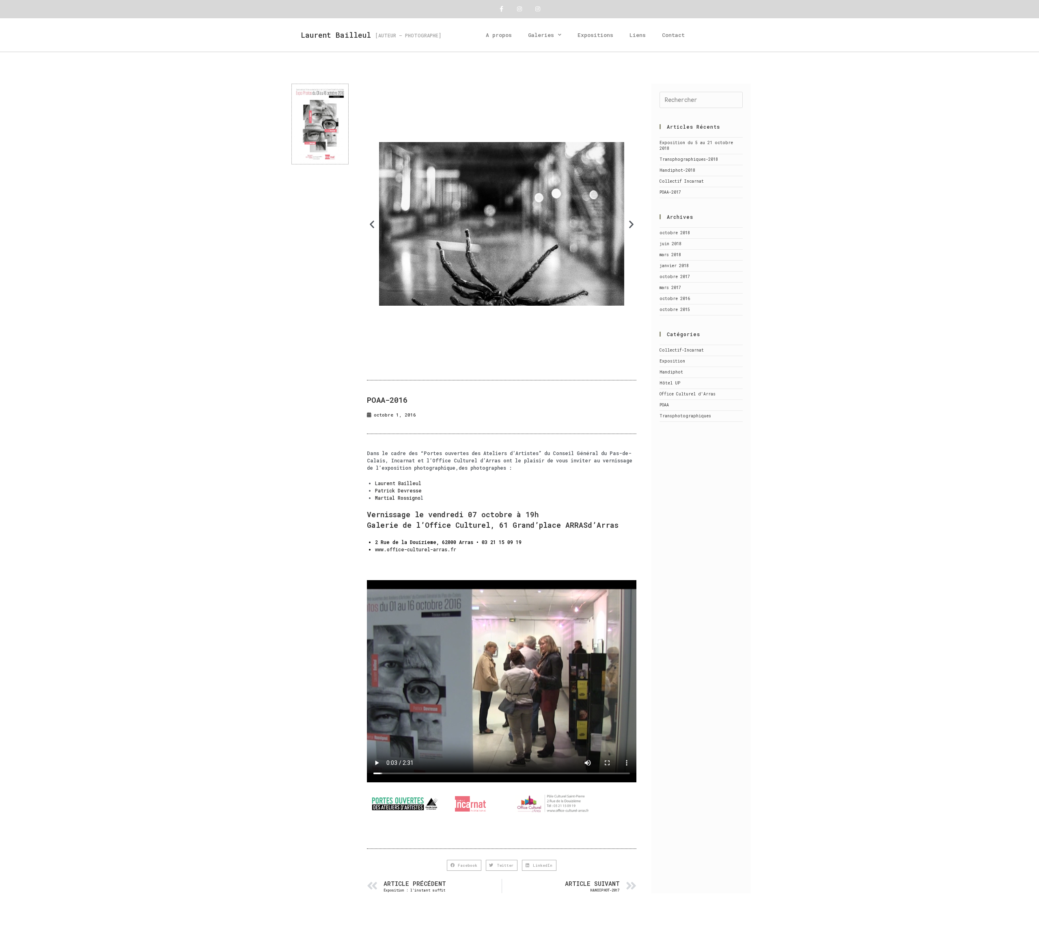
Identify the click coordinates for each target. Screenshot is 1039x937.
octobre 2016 (675, 298)
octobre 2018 (675, 232)
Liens (637, 35)
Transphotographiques (685, 416)
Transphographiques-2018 (689, 159)
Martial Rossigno (397, 497)
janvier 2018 (674, 265)
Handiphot (671, 372)
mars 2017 (670, 287)
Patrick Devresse (398, 490)
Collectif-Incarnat (682, 350)
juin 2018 (670, 243)
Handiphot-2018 (677, 170)
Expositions (595, 35)
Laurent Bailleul (336, 35)
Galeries (541, 35)
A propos (499, 35)
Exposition (672, 361)
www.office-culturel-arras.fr (415, 549)
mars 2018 (670, 254)
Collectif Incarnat (682, 181)
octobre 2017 (675, 276)
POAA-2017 (670, 192)
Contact (673, 35)
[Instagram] (520, 9)
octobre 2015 (675, 309)
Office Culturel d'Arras (688, 394)
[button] (372, 224)
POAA (664, 405)
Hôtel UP (670, 383)
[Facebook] (501, 9)
